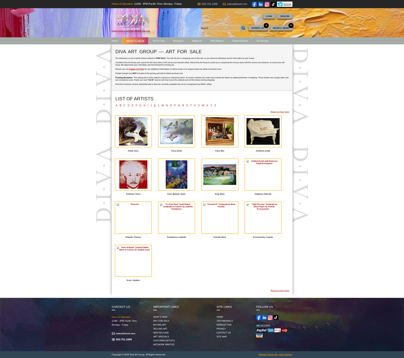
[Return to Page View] (280, 112)
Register (284, 16)
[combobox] (219, 28)
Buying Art (178, 41)
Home (115, 41)
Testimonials (225, 321)
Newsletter (224, 325)
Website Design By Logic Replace (275, 354)
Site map (222, 336)
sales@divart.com (237, 4)
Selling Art (197, 41)
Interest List (258, 28)
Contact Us (224, 332)
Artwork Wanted (163, 344)
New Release (217, 41)
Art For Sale (159, 41)
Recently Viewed (281, 28)
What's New (135, 40)
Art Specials (262, 41)
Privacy (221, 328)
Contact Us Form (136, 69)
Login (269, 16)
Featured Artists (240, 41)
